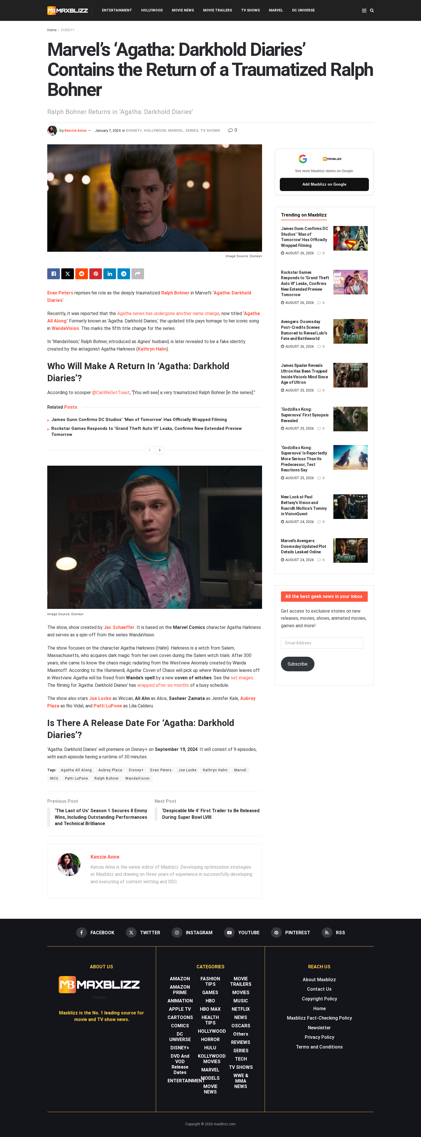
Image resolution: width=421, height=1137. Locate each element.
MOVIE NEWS (183, 10)
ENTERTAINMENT (117, 10)
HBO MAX (210, 1009)
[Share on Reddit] (81, 273)
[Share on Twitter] (67, 273)
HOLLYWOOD (152, 10)
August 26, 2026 (299, 253)
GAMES (210, 992)
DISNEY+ (68, 30)
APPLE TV (180, 1009)
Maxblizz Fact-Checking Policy (319, 1018)
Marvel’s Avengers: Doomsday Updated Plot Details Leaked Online (303, 546)
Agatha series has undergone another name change (168, 313)
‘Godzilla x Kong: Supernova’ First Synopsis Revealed (305, 415)
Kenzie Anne (75, 130)
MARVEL (276, 10)
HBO (210, 1001)
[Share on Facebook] (53, 273)
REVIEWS (240, 1042)
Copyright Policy (319, 999)
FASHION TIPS (210, 981)
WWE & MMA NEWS (240, 1081)
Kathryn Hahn (152, 349)
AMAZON (180, 978)
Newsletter (319, 1027)
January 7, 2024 (108, 130)
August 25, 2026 (299, 390)
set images (242, 677)
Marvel (240, 770)
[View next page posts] (160, 450)
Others (240, 1034)
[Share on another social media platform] (137, 273)
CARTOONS (180, 1017)
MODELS (210, 1078)
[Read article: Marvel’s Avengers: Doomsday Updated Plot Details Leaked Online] (350, 550)
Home (51, 30)
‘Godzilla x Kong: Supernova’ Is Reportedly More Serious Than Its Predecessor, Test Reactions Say (304, 458)
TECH (241, 1059)
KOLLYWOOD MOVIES (212, 1058)
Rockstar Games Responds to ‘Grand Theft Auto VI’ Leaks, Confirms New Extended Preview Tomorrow (305, 283)
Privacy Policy (319, 1037)
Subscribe (298, 664)
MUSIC (240, 1001)
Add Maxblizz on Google (324, 184)
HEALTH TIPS (210, 1020)
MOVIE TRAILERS (217, 10)
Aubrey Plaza (110, 770)
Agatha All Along (76, 770)
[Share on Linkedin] (109, 273)
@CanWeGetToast (111, 392)
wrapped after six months (163, 685)
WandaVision (65, 328)
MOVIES (240, 992)
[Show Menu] (364, 10)
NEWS (240, 1017)
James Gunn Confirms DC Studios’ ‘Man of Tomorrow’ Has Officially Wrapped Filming (139, 419)
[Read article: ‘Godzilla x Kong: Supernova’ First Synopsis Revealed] (350, 419)
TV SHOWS (250, 10)
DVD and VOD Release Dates (180, 1064)
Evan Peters (60, 293)
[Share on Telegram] (123, 273)
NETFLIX (241, 1009)
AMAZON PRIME (180, 989)
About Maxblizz (319, 979)
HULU (210, 1048)
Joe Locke (100, 698)
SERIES (191, 130)
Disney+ (136, 770)
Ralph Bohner (175, 293)
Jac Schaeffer (119, 627)
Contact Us (319, 989)
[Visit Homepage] (67, 10)
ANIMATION (180, 1001)
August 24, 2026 (299, 522)
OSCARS (240, 1025)
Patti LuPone (108, 706)
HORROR (210, 1039)
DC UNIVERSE (303, 10)
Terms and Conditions (319, 1047)
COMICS (180, 1025)
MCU (54, 778)
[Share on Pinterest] (95, 273)
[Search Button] (372, 10)
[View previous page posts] (149, 450)
